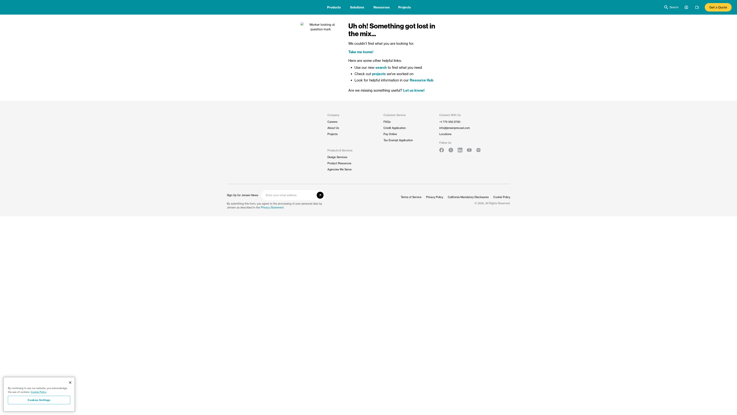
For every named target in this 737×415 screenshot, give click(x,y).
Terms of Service (411, 197)
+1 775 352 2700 (449, 121)
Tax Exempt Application (398, 140)
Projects (404, 7)
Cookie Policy (501, 197)
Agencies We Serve (339, 169)
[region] (39, 394)
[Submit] (320, 195)
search (381, 67)
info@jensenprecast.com (454, 127)
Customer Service (394, 115)
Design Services (337, 157)
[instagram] (478, 150)
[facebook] (442, 150)
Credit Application (394, 127)
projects (379, 74)
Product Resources (339, 163)
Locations (445, 134)
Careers (332, 121)
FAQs (387, 121)
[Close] (70, 382)
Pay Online (390, 134)
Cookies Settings (39, 400)
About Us (333, 127)
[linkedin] (460, 150)
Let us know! (414, 90)
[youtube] (469, 150)
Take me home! (360, 52)
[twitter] (451, 150)
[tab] (334, 7)
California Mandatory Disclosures (468, 197)
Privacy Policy (434, 197)
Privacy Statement (272, 207)
